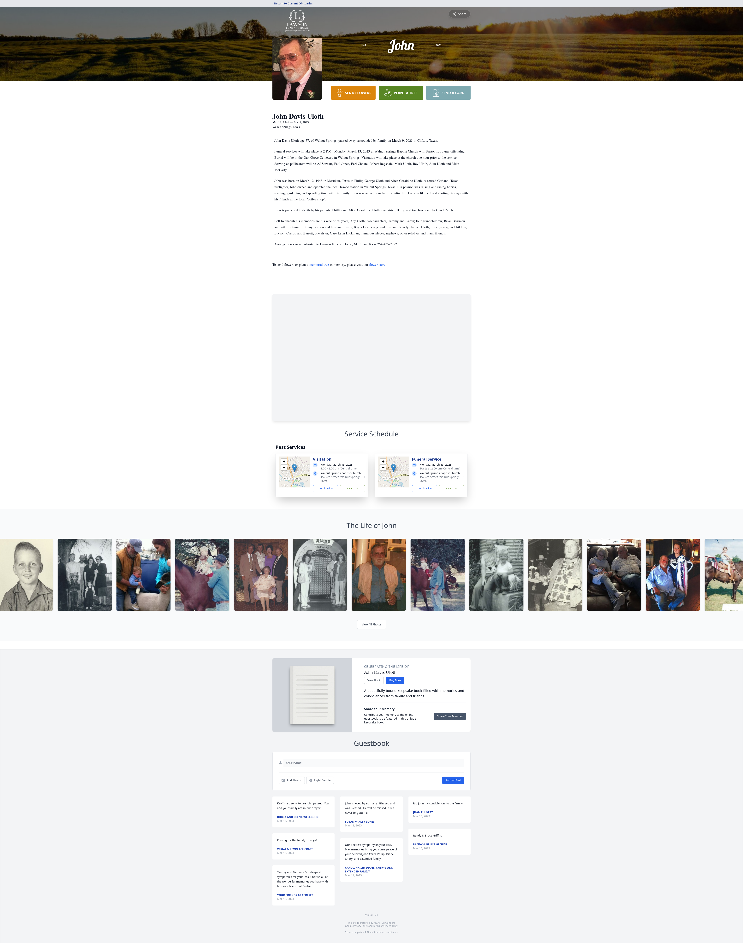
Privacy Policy (360, 926)
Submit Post (453, 780)
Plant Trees (353, 488)
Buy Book (395, 680)
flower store (377, 264)
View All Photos (371, 624)
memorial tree (319, 264)
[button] (294, 468)
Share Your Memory (450, 716)
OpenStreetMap (375, 932)
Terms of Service (382, 926)
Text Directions (326, 488)
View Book (373, 680)
